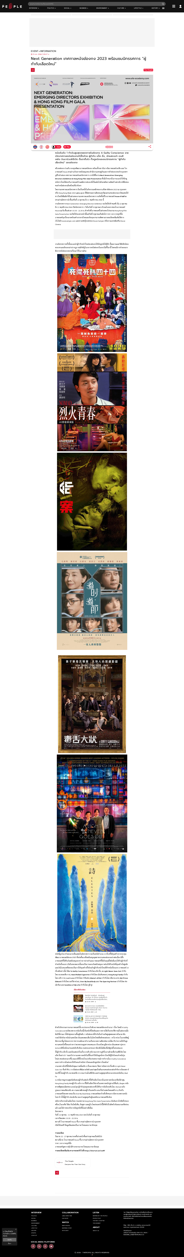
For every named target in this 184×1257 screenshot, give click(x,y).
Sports (33, 1233)
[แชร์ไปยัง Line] (45, 70)
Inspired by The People (100, 1216)
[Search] (163, 4)
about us (96, 1230)
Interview (36, 1212)
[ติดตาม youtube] (51, 1246)
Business (34, 1221)
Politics (34, 1216)
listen (96, 1212)
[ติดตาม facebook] (33, 1246)
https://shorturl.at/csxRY (94, 1150)
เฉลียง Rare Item (67, 1216)
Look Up (34, 1235)
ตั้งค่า (9, 1243)
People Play (97, 1218)
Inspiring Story (67, 1228)
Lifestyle (34, 1228)
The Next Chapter (98, 1221)
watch (65, 1222)
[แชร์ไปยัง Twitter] (41, 70)
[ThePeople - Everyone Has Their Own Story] (12, 8)
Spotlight (65, 1230)
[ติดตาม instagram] (45, 1246)
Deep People (66, 1225)
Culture (34, 1226)
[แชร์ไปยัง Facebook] (37, 70)
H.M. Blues (65, 1218)
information (48, 51)
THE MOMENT (97, 1223)
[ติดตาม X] (39, 1246)
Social (33, 1218)
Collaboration (70, 1212)
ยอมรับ (10, 1239)
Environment (35, 1223)
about (96, 1227)
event (34, 51)
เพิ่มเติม (5, 1236)
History (33, 1230)
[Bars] (173, 6)
